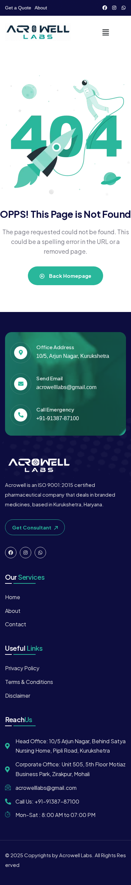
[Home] (38, 32)
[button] (105, 32)
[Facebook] (104, 7)
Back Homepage (69, 275)
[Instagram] (114, 7)
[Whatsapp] (123, 7)
